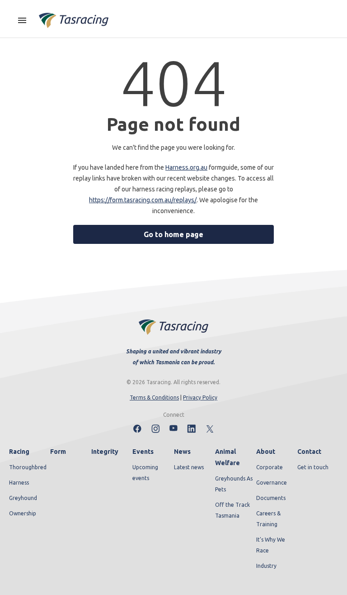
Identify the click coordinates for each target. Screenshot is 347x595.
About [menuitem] (265, 451)
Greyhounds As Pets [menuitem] (234, 484)
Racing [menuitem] (19, 451)
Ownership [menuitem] (22, 513)
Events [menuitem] (143, 451)
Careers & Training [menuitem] (268, 518)
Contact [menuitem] (309, 451)
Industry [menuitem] (266, 566)
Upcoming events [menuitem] (145, 472)
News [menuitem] (182, 451)
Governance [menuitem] (271, 483)
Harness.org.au (186, 167)
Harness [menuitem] (19, 483)
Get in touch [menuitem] (312, 467)
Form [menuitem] (58, 451)
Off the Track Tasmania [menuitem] (232, 510)
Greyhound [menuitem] (23, 498)
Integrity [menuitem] (104, 451)
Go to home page (173, 234)
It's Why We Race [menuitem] (270, 545)
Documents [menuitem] (271, 498)
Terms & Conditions (154, 397)
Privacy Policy (200, 397)
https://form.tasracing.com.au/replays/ (143, 200)
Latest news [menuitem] (189, 467)
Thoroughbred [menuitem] (28, 467)
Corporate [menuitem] (269, 467)
